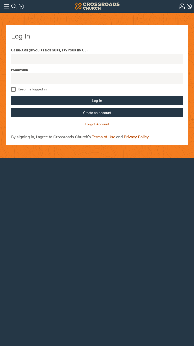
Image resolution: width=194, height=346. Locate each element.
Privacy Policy (136, 137)
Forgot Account (97, 123)
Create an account (97, 112)
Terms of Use (103, 137)
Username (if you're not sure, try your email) (49, 50)
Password (19, 69)
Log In (97, 100)
